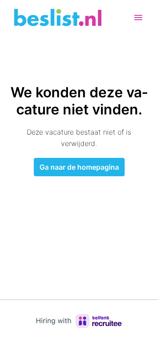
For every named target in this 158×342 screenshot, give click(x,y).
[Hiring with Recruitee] (79, 321)
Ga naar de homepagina (79, 167)
